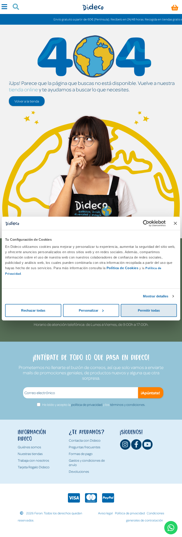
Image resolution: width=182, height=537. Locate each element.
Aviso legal (105, 513)
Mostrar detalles (155, 296)
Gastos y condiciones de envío (87, 462)
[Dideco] (92, 7)
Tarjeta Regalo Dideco (33, 467)
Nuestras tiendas (30, 453)
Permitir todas (149, 310)
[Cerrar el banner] (175, 223)
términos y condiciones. (127, 404)
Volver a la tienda (26, 101)
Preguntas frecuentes (84, 447)
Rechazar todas (33, 310)
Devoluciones (79, 471)
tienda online (23, 89)
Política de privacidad (130, 513)
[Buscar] (14, 7)
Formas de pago (81, 453)
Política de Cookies (122, 268)
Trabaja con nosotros (33, 460)
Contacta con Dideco (85, 440)
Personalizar (88, 310)
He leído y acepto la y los (93, 404)
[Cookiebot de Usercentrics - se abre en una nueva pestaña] (146, 223)
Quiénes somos (29, 447)
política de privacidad (86, 404)
